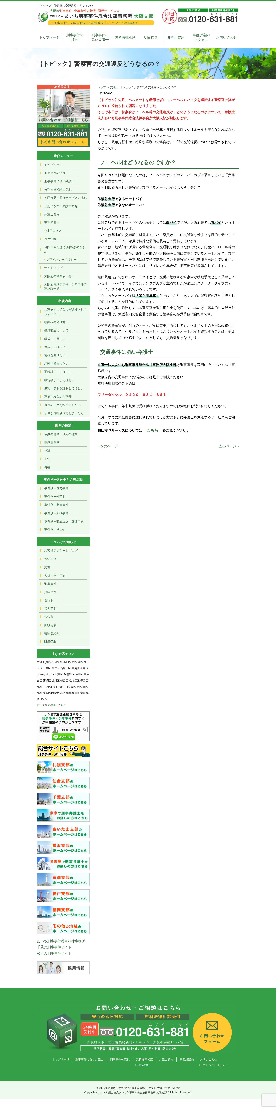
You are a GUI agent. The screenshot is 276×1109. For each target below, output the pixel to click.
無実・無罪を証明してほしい (64, 388)
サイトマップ (53, 267)
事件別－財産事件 (56, 504)
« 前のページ (108, 445)
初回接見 (151, 37)
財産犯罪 (50, 641)
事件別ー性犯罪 (54, 496)
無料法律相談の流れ (58, 189)
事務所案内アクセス (201, 37)
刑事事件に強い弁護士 (100, 37)
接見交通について (56, 330)
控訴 (47, 450)
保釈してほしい (54, 347)
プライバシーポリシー (61, 259)
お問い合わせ (226, 37)
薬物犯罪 (50, 625)
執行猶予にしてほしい (59, 380)
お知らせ (50, 559)
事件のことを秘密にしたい (62, 405)
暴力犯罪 (50, 608)
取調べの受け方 (54, 322)
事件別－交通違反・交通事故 (64, 521)
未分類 (48, 616)
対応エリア (53, 230)
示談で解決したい (56, 363)
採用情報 (50, 239)
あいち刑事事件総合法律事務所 (61, 940)
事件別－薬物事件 (56, 513)
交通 (113, 87)
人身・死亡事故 (54, 575)
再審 (47, 467)
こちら (152, 430)
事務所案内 (51, 222)
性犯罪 (48, 600)
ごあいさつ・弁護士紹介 (61, 206)
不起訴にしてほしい (58, 371)
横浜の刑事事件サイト (54, 953)
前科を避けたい (54, 355)
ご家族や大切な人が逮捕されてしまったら (65, 311)
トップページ (49, 37)
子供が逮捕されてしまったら (64, 413)
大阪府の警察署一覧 (58, 276)
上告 (47, 459)
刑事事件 (50, 583)
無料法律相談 (125, 37)
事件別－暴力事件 (56, 488)
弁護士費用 (175, 37)
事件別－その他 (54, 529)
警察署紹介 (51, 633)
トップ (102, 87)
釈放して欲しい (54, 338)
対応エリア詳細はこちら (51, 705)
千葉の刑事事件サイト (54, 946)
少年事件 (50, 592)
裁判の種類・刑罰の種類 (61, 434)
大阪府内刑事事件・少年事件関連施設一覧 (65, 286)
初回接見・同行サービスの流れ (65, 197)
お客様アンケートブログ (61, 550)
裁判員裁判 (51, 442)
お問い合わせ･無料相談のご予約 (64, 249)
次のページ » (229, 445)
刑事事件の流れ (74, 37)
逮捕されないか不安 (58, 396)
